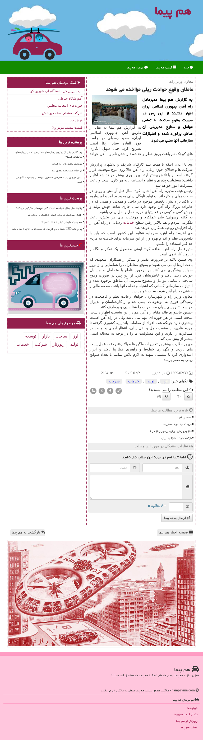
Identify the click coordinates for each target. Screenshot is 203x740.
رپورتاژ (58, 344)
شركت (114, 381)
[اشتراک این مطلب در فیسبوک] (110, 390)
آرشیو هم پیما (164, 67)
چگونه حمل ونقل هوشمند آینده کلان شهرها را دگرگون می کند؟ (49, 208)
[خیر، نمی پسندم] (166, 396)
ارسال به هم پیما (175, 518)
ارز (165, 381)
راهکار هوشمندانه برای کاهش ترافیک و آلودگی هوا (54, 215)
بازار (46, 336)
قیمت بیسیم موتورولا (67, 127)
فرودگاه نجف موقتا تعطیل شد (176, 424)
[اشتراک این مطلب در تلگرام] (118, 390)
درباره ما (192, 708)
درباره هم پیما (135, 67)
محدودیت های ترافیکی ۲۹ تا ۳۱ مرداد (61, 222)
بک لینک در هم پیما (185, 714)
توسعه (30, 336)
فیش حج (76, 120)
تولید (150, 381)
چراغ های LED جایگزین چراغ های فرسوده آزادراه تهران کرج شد (47, 229)
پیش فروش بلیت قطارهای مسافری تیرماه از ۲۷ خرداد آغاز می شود (49, 180)
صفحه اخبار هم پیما (173, 532)
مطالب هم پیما (189, 727)
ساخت (61, 336)
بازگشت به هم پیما (26, 532)
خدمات (128, 222)
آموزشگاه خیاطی (70, 98)
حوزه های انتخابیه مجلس (64, 105)
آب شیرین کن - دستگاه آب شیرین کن (56, 91)
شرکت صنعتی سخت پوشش (62, 113)
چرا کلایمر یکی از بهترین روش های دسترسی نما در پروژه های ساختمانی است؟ (49, 154)
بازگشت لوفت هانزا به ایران (177, 438)
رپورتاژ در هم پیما (186, 721)
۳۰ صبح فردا (184, 417)
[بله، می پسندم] (188, 396)
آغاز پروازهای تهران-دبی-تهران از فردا (171, 431)
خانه (187, 67)
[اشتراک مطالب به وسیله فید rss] (93, 390)
